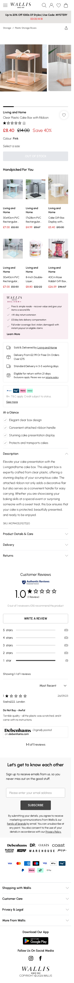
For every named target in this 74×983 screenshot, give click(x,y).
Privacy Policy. (53, 831)
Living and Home (14, 112)
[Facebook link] (40, 958)
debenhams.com (18, 734)
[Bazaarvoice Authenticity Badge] (35, 582)
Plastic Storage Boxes (25, 28)
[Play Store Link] (35, 941)
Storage (7, 28)
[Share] (66, 28)
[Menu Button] (5, 5)
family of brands (16, 823)
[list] (35, 70)
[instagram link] (31, 958)
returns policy (52, 377)
